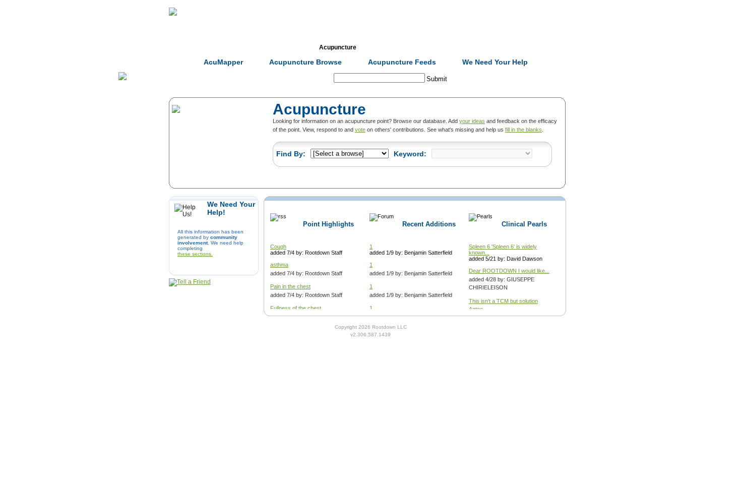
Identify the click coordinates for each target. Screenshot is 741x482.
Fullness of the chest (295, 308)
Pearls (499, 47)
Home (175, 47)
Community (445, 47)
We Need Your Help (495, 62)
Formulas (283, 47)
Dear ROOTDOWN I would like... (509, 271)
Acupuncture (337, 47)
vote (360, 130)
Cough (278, 247)
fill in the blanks (523, 130)
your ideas (472, 121)
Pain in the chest (290, 286)
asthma (279, 265)
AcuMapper (223, 62)
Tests (391, 47)
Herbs (229, 47)
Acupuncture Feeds (402, 62)
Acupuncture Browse (305, 62)
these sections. (195, 254)
